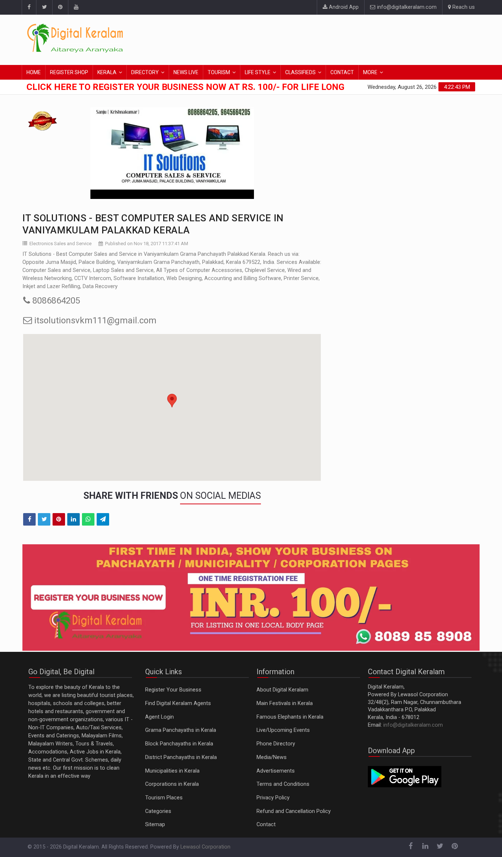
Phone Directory (276, 744)
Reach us (463, 7)
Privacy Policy (273, 798)
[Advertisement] (341, 38)
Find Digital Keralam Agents (178, 703)
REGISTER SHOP (69, 72)
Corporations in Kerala (172, 784)
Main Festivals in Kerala (285, 703)
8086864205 (55, 300)
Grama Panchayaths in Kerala (180, 730)
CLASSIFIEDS (300, 72)
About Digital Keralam (282, 690)
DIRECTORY (145, 72)
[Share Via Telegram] (103, 519)
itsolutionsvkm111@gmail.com (94, 320)
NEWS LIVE (185, 72)
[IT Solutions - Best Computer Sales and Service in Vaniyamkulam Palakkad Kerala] (172, 153)
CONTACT (342, 72)
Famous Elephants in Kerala (290, 717)
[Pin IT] (59, 519)
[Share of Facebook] (29, 519)
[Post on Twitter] (44, 519)
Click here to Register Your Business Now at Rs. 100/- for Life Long (185, 87)
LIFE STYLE (257, 72)
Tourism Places (164, 798)
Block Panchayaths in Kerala (179, 744)
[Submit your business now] (251, 597)
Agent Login (159, 717)
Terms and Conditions (283, 784)
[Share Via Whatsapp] (88, 519)
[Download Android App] (404, 776)
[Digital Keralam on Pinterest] (60, 7)
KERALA (106, 72)
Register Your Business (173, 690)
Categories (158, 811)
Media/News (272, 757)
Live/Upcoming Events (283, 730)
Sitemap (155, 824)
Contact (266, 824)
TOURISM (219, 72)
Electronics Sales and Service (60, 243)
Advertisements (276, 771)
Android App (343, 7)
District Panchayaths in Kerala (181, 757)
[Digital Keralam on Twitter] (44, 7)
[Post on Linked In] (73, 519)
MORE (370, 72)
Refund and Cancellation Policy (294, 811)
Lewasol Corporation (205, 847)
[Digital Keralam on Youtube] (76, 7)
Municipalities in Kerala (172, 771)
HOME (33, 72)
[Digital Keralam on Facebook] (29, 7)
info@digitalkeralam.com (406, 7)
